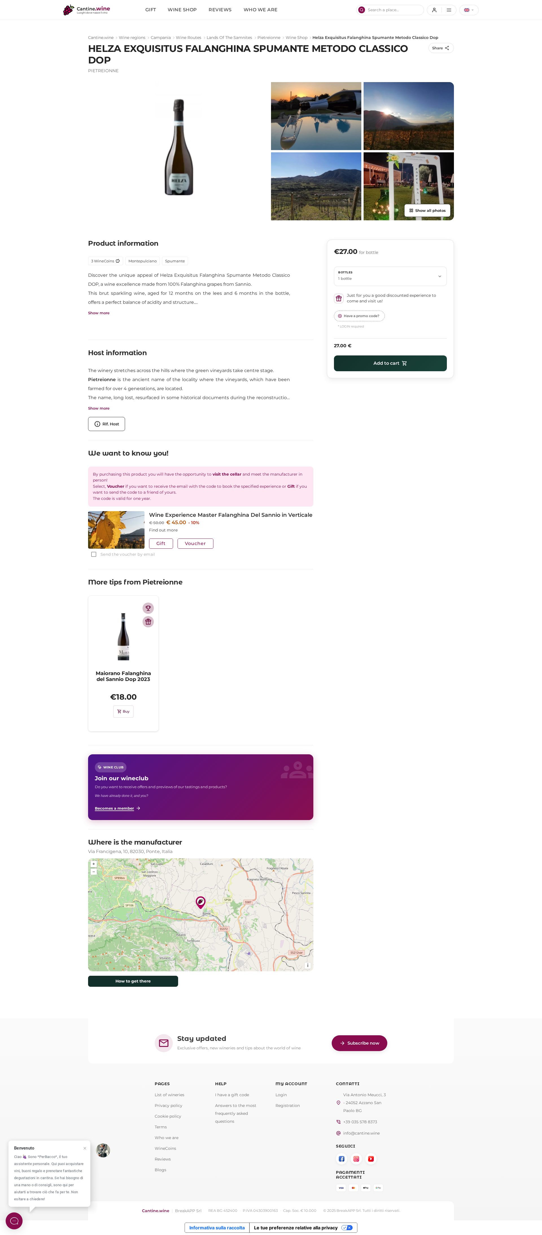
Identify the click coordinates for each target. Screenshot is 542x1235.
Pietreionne (268, 37)
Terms (161, 1126)
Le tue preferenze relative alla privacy (296, 1227)
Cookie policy (168, 1116)
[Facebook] (341, 1158)
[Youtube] (371, 1158)
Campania (161, 37)
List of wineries (169, 1094)
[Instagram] (356, 1158)
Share (441, 48)
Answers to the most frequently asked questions (235, 1113)
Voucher (195, 543)
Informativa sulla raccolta (217, 1227)
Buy (123, 711)
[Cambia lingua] (469, 10)
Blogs (160, 1169)
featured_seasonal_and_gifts (148, 622)
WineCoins (165, 1148)
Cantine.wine (100, 37)
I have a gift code (232, 1094)
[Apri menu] (441, 10)
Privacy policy (168, 1105)
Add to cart (390, 363)
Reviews (220, 9)
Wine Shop (296, 37)
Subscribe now (359, 1043)
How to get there (133, 981)
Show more (99, 313)
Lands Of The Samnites (229, 37)
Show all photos (427, 210)
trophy (148, 608)
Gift (150, 9)
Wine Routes (188, 37)
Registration (288, 1105)
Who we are (261, 9)
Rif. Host (106, 424)
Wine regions (132, 37)
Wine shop (182, 9)
